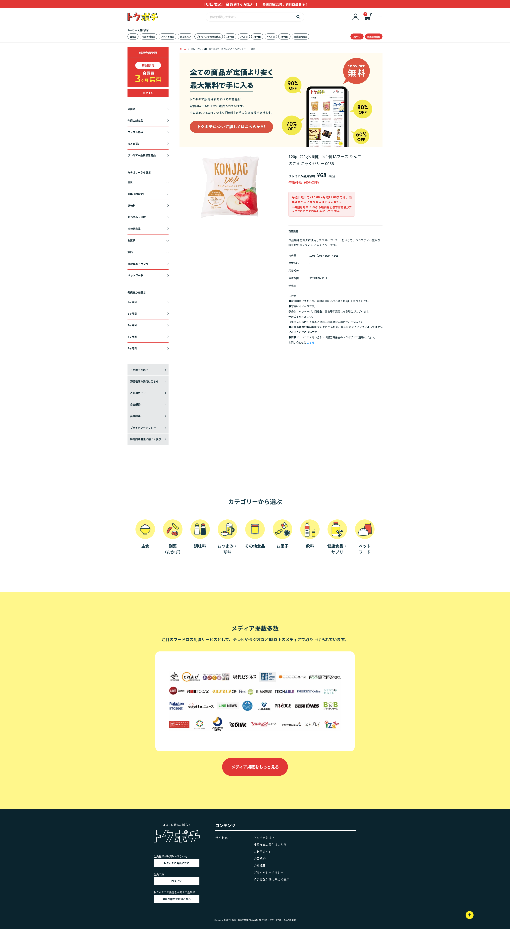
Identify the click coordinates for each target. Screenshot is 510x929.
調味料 (131, 205)
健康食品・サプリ (138, 264)
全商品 (133, 36)
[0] (368, 19)
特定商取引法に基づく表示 (145, 439)
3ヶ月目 (257, 36)
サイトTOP (222, 837)
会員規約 (135, 404)
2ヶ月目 (244, 36)
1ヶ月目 (230, 36)
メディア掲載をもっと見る (255, 767)
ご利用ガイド (138, 393)
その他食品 (134, 229)
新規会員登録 (373, 36)
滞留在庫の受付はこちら (144, 381)
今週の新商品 (148, 36)
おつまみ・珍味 (137, 217)
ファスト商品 (167, 36)
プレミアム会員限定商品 (209, 36)
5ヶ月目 (284, 36)
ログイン (357, 36)
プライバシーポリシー (143, 428)
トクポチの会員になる (176, 863)
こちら (310, 342)
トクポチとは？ (139, 370)
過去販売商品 (300, 36)
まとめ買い (185, 36)
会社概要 (135, 416)
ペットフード (135, 275)
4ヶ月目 (271, 36)
